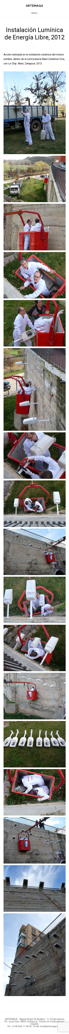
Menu (34, 13)
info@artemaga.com (51, 1026)
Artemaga (34, 5)
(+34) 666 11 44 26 (22, 1026)
